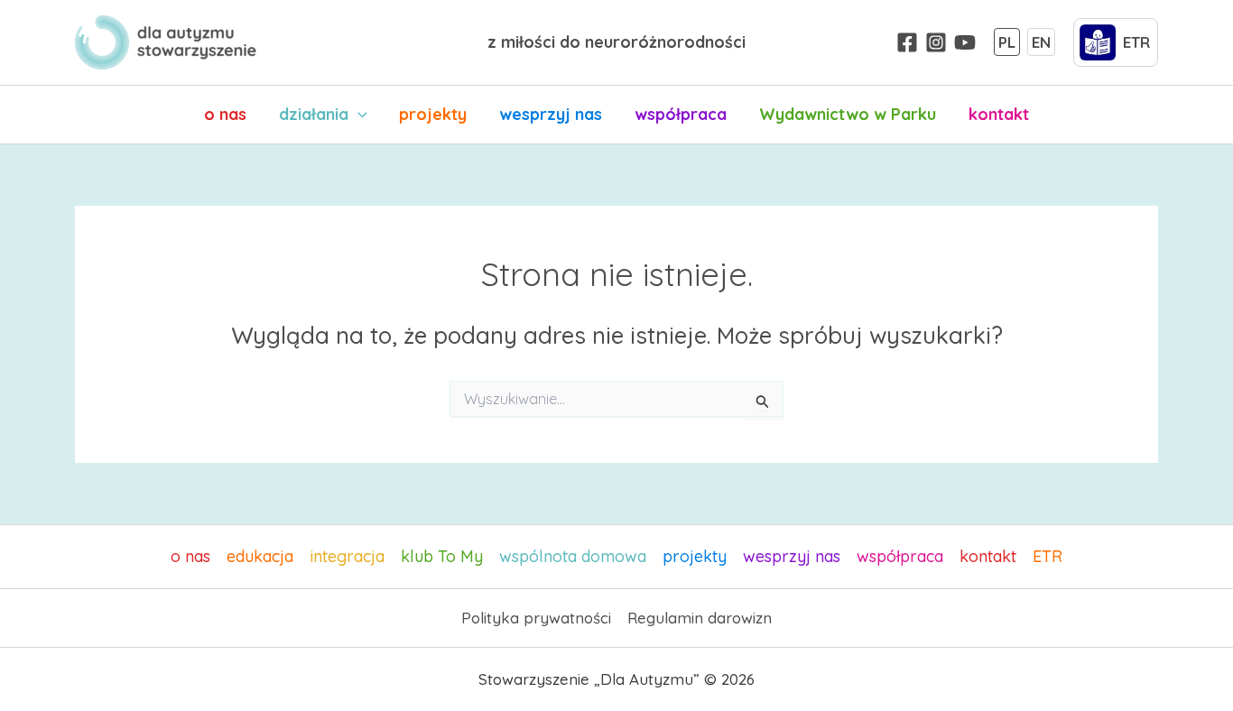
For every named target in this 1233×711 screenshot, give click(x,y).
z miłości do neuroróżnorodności (616, 42)
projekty (433, 114)
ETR (1047, 556)
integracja (347, 556)
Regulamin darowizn (699, 617)
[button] (357, 114)
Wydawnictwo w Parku (847, 114)
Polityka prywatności (536, 617)
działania (313, 114)
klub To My (442, 556)
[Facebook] (907, 42)
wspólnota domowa (572, 556)
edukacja (260, 556)
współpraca (681, 114)
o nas (225, 114)
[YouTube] (965, 42)
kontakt (999, 114)
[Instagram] (936, 42)
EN (1041, 41)
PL (1006, 41)
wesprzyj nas (550, 114)
